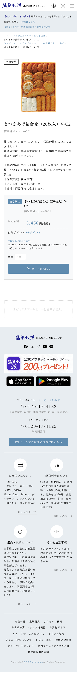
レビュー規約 (44, 639)
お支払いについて (20, 475)
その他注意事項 (57, 542)
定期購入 (34, 621)
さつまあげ (39, 35)
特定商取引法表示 (38, 652)
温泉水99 (11, 5)
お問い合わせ (63, 639)
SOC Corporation (33, 662)
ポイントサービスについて (28, 633)
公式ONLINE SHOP (34, 5)
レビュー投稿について (19, 639)
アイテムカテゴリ (22, 35)
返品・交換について (20, 542)
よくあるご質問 (53, 621)
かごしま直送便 (42, 43)
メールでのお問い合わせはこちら (38, 442)
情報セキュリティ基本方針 (53, 645)
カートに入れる (41, 269)
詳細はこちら (28, 21)
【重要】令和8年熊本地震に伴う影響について (27, 27)
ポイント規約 (56, 633)
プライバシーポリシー (21, 645)
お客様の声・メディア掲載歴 (29, 627)
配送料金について (56, 475)
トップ (7, 35)
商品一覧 (20, 621)
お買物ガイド (57, 627)
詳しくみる (24, 511)
